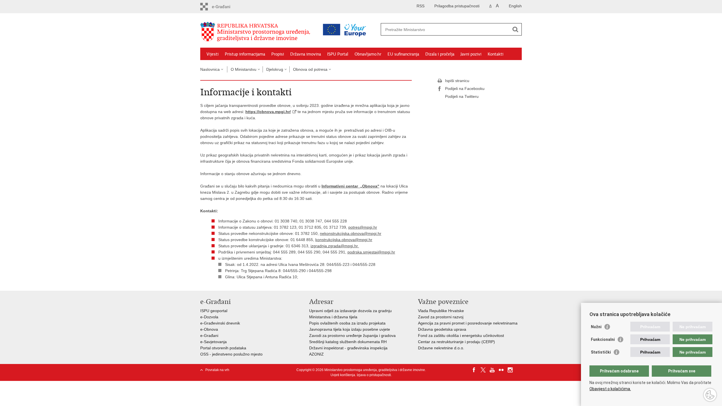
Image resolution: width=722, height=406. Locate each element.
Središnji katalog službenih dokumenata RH (348, 341)
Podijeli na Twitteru (462, 96)
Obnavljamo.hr (368, 54)
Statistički (601, 352)
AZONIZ (316, 354)
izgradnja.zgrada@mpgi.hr (335, 246)
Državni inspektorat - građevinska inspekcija (348, 348)
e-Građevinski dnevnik (220, 323)
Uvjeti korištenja (343, 375)
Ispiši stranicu (457, 80)
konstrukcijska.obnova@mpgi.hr (343, 239)
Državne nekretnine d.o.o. (441, 348)
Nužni (596, 327)
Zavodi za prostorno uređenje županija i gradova (352, 335)
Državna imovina (305, 54)
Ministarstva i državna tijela (333, 317)
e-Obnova (209, 329)
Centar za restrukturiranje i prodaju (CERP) (456, 341)
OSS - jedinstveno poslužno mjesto (231, 354)
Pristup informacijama (245, 54)
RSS (420, 6)
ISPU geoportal (213, 310)
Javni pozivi (471, 54)
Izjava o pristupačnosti (374, 375)
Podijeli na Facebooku (465, 88)
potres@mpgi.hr (362, 227)
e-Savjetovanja (213, 341)
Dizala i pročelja (439, 54)
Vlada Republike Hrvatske (441, 310)
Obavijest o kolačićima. (610, 389)
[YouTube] (492, 369)
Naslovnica (210, 69)
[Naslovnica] (256, 32)
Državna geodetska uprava (442, 329)
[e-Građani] (224, 6)
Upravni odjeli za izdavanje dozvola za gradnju (350, 310)
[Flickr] (501, 369)
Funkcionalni (603, 339)
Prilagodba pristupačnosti (456, 6)
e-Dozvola (209, 317)
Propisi (277, 54)
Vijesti (212, 54)
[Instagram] (510, 369)
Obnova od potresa (310, 69)
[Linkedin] (519, 369)
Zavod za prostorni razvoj (440, 317)
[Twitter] (483, 369)
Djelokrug (274, 69)
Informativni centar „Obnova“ (350, 186)
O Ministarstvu (243, 69)
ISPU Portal (337, 54)
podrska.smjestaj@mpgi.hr (371, 252)
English (515, 6)
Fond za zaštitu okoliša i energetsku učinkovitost (461, 335)
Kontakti (495, 54)
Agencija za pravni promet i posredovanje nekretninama (468, 323)
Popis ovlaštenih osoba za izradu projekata (347, 323)
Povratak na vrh (217, 370)
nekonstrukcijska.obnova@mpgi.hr (350, 233)
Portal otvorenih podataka (223, 348)
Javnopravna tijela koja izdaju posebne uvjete (349, 329)
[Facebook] (474, 369)
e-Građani (209, 335)
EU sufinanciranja (403, 54)
